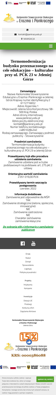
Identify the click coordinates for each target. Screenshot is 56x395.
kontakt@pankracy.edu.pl (29, 34)
